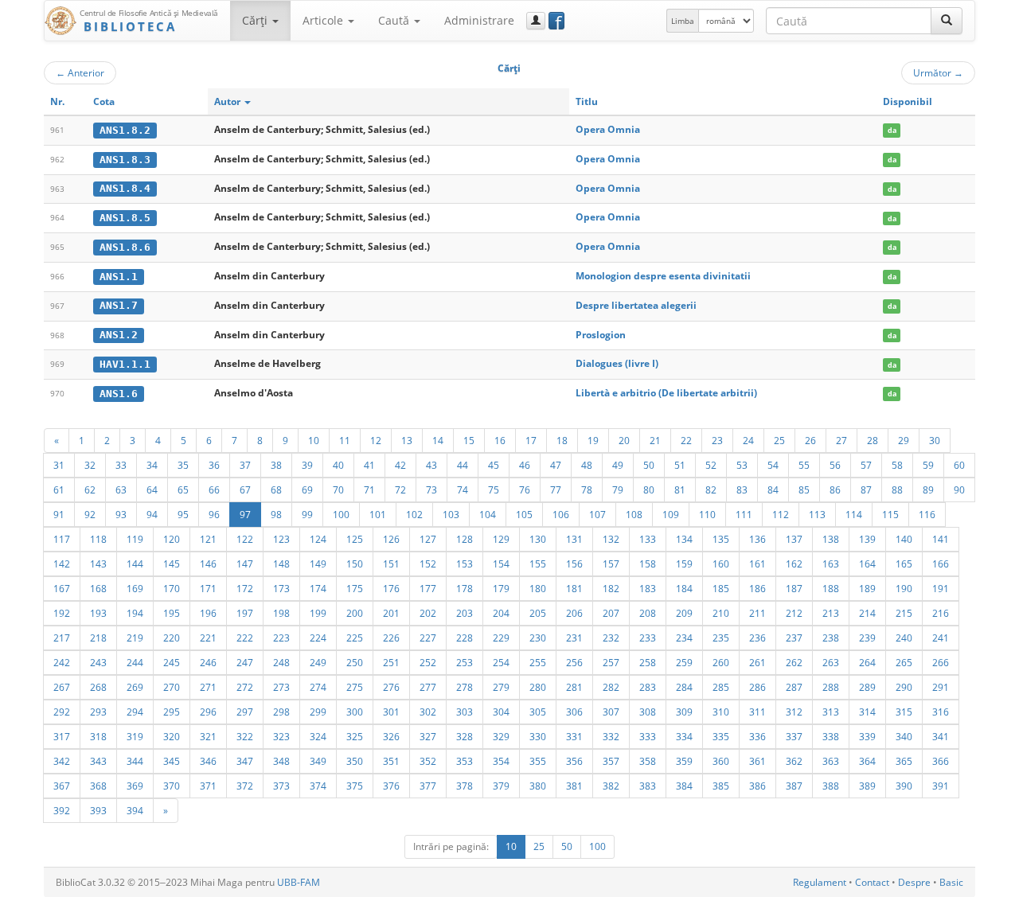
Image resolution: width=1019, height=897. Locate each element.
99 (307, 514)
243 (98, 662)
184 (684, 588)
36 (214, 464)
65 (183, 489)
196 (208, 612)
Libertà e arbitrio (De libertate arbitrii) (666, 393)
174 (318, 588)
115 (890, 514)
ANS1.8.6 (125, 247)
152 (428, 563)
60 (959, 464)
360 (721, 761)
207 (611, 612)
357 (611, 761)
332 (611, 736)
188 (830, 588)
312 (794, 711)
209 (684, 612)
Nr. (57, 101)
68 (276, 489)
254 (501, 662)
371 (208, 785)
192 (61, 612)
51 (679, 464)
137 (794, 538)
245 (171, 662)
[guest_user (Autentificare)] (535, 20)
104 (487, 514)
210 (721, 612)
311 (757, 711)
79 (617, 489)
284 (684, 687)
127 (428, 538)
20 (624, 440)
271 (208, 687)
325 (354, 736)
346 (208, 761)
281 (574, 687)
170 (171, 588)
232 (611, 637)
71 (369, 489)
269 (135, 687)
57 (866, 464)
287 (794, 687)
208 (647, 612)
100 (341, 514)
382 (611, 785)
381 (574, 785)
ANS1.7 (119, 305)
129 (501, 538)
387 (794, 785)
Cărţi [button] (256, 20)
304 (501, 711)
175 (354, 588)
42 (400, 464)
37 (245, 464)
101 (377, 514)
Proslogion (601, 334)
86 (835, 489)
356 (574, 761)
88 (897, 489)
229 (501, 637)
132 (611, 538)
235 (721, 637)
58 (897, 464)
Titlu (587, 101)
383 (647, 785)
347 (244, 761)
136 (757, 538)
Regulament (819, 882)
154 (501, 563)
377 (428, 785)
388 (830, 785)
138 (830, 538)
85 (804, 489)
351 (391, 761)
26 (810, 440)
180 (537, 588)
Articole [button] (324, 20)
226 (391, 637)
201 (391, 612)
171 (208, 588)
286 (757, 687)
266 (940, 662)
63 (121, 489)
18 (562, 440)
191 (940, 588)
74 (462, 489)
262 (794, 662)
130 (537, 538)
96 (214, 514)
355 (537, 761)
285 (721, 687)
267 (61, 687)
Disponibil (907, 101)
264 (867, 662)
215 (904, 612)
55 (804, 464)
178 (464, 588)
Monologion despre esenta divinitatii (663, 276)
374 (318, 785)
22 (686, 440)
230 (537, 637)
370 (171, 785)
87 (866, 489)
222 (244, 637)
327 (428, 736)
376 (391, 785)
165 (904, 563)
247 (244, 662)
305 (537, 711)
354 (501, 761)
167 (61, 588)
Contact (872, 882)
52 (710, 464)
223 (281, 637)
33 (121, 464)
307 (611, 711)
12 (375, 440)
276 (391, 687)
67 (245, 489)
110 (707, 514)
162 (794, 563)
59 (928, 464)
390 (904, 785)
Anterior (80, 72)
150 (354, 563)
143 (98, 563)
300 (354, 711)
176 (391, 588)
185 (721, 588)
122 (244, 538)
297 (244, 711)
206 (574, 612)
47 (555, 464)
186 (757, 588)
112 (780, 514)
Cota (104, 101)
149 (318, 563)
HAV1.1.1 (125, 364)
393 (98, 810)
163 (830, 563)
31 (58, 464)
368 (98, 785)
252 (428, 662)
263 (830, 662)
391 (940, 785)
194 (135, 612)
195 (171, 612)
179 (501, 588)
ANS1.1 (119, 277)
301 (391, 711)
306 (574, 711)
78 (586, 489)
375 (354, 785)
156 (574, 563)
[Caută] (946, 20)
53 (742, 464)
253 (464, 662)
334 (684, 736)
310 (721, 711)
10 (313, 440)
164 (867, 563)
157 (611, 563)
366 (940, 761)
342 (61, 761)
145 (171, 563)
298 (281, 711)
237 (794, 637)
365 (904, 761)
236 (757, 637)
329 (501, 736)
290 (904, 687)
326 (391, 736)
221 (208, 637)
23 (717, 440)
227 (428, 637)
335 (721, 736)
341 (940, 736)
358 (647, 761)
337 (794, 736)
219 (135, 637)
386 (757, 785)
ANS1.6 (119, 394)
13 (406, 440)
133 (647, 538)
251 (391, 662)
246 (208, 662)
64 (152, 489)
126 (391, 538)
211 (757, 612)
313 (830, 711)
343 (98, 761)
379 (501, 785)
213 (830, 612)
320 (171, 736)
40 (338, 464)
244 (135, 662)
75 (493, 489)
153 (464, 563)
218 (98, 637)
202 (428, 612)
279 (501, 687)
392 (61, 810)
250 (354, 662)
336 (757, 736)
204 (501, 612)
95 (183, 514)
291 (940, 687)
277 (428, 687)
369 (135, 785)
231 (574, 637)
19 (593, 440)
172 (244, 588)
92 (90, 514)
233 (647, 637)
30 (934, 440)
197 (244, 612)
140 (904, 538)
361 (757, 761)
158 (647, 563)
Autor (228, 101)
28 (872, 440)
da (892, 130)
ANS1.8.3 (125, 160)
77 (555, 489)
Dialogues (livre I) (617, 363)
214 (867, 612)
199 (318, 612)
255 (537, 662)
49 (617, 464)
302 (428, 711)
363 (830, 761)
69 (307, 489)
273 (281, 687)
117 (61, 538)
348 (281, 761)
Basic (951, 882)
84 (773, 489)
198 (281, 612)
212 (794, 612)
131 (574, 538)
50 (648, 464)
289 (867, 687)
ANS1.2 (119, 335)
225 (354, 637)
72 (400, 489)
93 (121, 514)
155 (537, 563)
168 (98, 588)
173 (281, 588)
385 (721, 785)
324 (318, 736)
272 (244, 687)
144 (135, 563)
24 (748, 440)
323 (281, 736)
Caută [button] (395, 20)
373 (281, 785)
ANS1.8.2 (125, 130)
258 (647, 662)
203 (464, 612)
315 (904, 711)
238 (830, 637)
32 (90, 464)
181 (574, 588)
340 (904, 736)
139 (867, 538)
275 (354, 687)
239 (867, 637)
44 (462, 464)
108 (634, 514)
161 (757, 563)
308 (647, 711)
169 (135, 588)
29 (903, 440)
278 (464, 687)
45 (493, 464)
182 (611, 588)
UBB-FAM (298, 882)
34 (152, 464)
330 (537, 736)
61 (58, 489)
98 (276, 514)
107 (597, 514)
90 (959, 489)
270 (171, 687)
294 (135, 711)
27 (841, 440)
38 (276, 464)
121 (208, 538)
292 (61, 711)
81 (679, 489)
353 (464, 761)
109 (670, 514)
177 (428, 588)
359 (684, 761)
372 (244, 785)
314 (867, 711)
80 (648, 489)
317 (61, 736)
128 (464, 538)
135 (721, 538)
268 (98, 687)
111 (744, 514)
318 (98, 736)
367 (61, 785)
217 (61, 637)
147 (244, 563)
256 (574, 662)
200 (354, 612)
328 (464, 736)
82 (710, 489)
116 (927, 514)
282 (611, 687)
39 (307, 464)
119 (135, 538)
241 (940, 637)
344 (135, 761)
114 (853, 514)
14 (437, 440)
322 (244, 736)
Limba (682, 20)
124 (318, 538)
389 (867, 785)
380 (537, 785)
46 (524, 464)
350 (354, 761)
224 (318, 637)
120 (171, 538)
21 (655, 440)
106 (560, 514)
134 (684, 538)
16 (500, 440)
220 (171, 637)
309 (684, 711)
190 (904, 588)
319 (135, 736)
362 (794, 761)
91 (58, 514)
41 (369, 464)
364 (867, 761)
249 (318, 662)
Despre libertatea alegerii (636, 305)
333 (647, 736)
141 (940, 538)
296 (208, 711)
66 (214, 489)
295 (171, 711)
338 (830, 736)
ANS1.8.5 (125, 218)
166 (940, 563)
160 (721, 563)
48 (586, 464)
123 (281, 538)
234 (684, 637)
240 (904, 637)
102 (414, 514)
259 (684, 662)
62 (90, 489)
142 (61, 563)
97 (245, 514)
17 (531, 440)
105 (524, 514)
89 (928, 489)
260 (721, 662)
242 (61, 662)
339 (867, 736)
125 (354, 538)
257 (611, 662)
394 (135, 810)
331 (574, 736)
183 (647, 588)
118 (98, 538)
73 (431, 489)
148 (281, 563)
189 (867, 588)
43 (431, 464)
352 (428, 761)
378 (464, 785)
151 (391, 563)
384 (684, 785)
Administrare (479, 20)
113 (817, 514)
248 (281, 662)
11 (344, 440)
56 (835, 464)
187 (794, 588)
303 (464, 711)
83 (742, 489)
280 (537, 687)
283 (647, 687)
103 (451, 514)
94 (152, 514)
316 (940, 711)
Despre (914, 882)
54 (773, 464)
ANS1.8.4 (125, 188)
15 (468, 440)
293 (98, 711)
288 (830, 687)
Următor (938, 72)
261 (757, 662)
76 (524, 489)
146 (208, 563)
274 (318, 687)
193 (98, 612)
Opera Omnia (608, 129)
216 (940, 612)
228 (464, 637)
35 (183, 464)
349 (318, 761)
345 (171, 761)
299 (318, 711)
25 (779, 440)
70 (338, 489)
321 (208, 736)
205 (537, 612)
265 (904, 662)
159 (684, 563)
